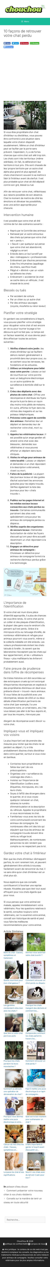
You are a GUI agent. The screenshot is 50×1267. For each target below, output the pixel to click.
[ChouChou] (25, 8)
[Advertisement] (25, 75)
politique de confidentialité (16, 1244)
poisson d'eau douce (17, 1186)
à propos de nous (37, 1244)
